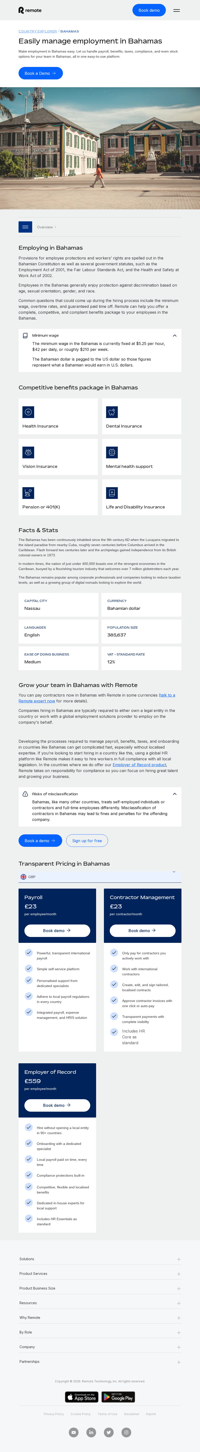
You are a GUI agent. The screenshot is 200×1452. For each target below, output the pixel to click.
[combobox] (100, 876)
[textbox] (100, 877)
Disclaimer (131, 1414)
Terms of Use (107, 1414)
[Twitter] (109, 1432)
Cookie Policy (81, 1414)
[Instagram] (126, 1432)
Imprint (151, 1414)
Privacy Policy (54, 1414)
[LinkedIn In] (91, 1432)
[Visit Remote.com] (30, 10)
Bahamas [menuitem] (69, 31)
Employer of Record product (139, 764)
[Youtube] (74, 1432)
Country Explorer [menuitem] (38, 31)
